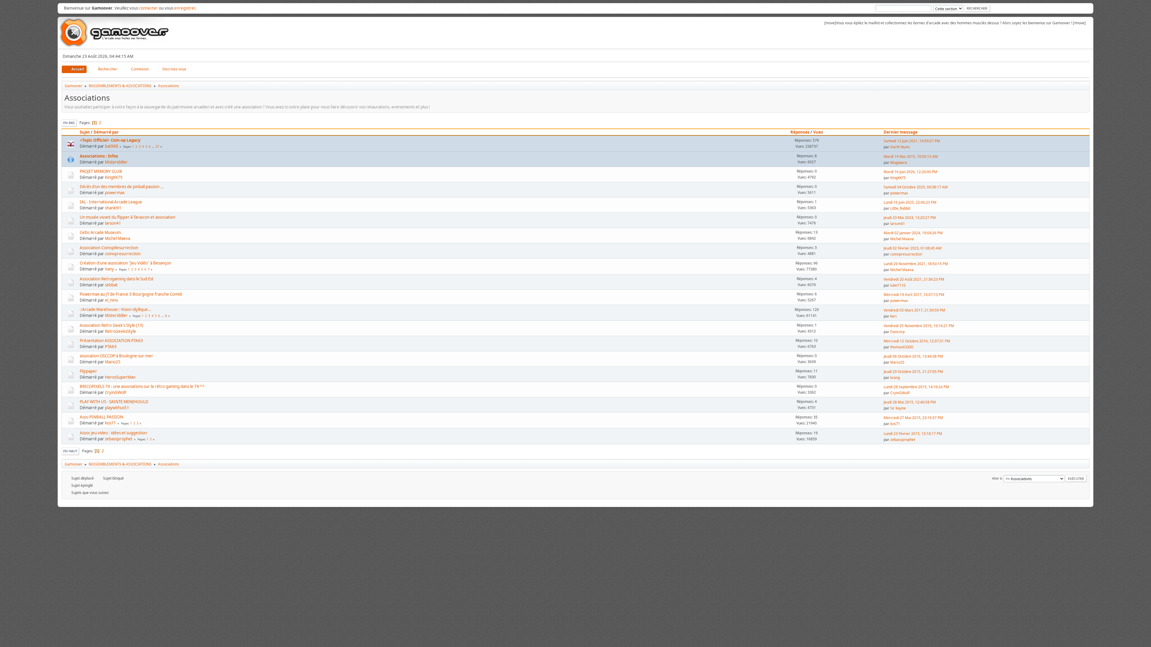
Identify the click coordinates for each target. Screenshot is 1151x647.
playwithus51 (117, 407)
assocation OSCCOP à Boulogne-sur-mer (116, 356)
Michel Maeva (117, 238)
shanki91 (113, 208)
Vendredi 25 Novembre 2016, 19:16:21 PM (919, 325)
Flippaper (88, 371)
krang (895, 377)
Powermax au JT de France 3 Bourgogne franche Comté (131, 294)
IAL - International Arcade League (111, 202)
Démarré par (106, 132)
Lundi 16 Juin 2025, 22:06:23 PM (910, 202)
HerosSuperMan (120, 377)
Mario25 (112, 362)
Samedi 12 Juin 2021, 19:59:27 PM (912, 140)
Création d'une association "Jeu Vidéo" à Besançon (125, 263)
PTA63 (111, 346)
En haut (70, 451)
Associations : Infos (99, 156)
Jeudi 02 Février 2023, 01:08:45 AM (912, 248)
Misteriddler (116, 162)
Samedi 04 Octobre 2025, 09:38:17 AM (916, 187)
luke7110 (898, 285)
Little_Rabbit (900, 208)
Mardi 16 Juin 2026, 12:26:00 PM (910, 171)
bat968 (111, 146)
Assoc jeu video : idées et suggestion (113, 433)
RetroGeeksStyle (120, 331)
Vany (109, 269)
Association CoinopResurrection (109, 247)
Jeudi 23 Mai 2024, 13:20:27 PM (910, 217)
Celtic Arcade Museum (100, 232)
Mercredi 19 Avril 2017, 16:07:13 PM (914, 294)
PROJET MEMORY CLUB (101, 171)
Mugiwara (898, 162)
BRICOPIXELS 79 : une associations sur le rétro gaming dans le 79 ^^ (142, 386)
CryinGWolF (115, 392)
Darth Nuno (900, 146)
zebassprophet (118, 439)
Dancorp (897, 331)
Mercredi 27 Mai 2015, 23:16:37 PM (913, 417)
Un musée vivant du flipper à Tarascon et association (127, 217)
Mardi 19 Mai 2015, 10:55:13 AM (911, 156)
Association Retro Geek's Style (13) (111, 325)
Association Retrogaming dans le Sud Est (116, 279)
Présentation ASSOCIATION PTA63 (111, 340)
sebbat (111, 285)
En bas (69, 122)
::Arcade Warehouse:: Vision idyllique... (115, 309)
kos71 (110, 423)
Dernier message (901, 132)
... (153, 146)
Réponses (800, 132)
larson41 (113, 223)
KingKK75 (114, 177)
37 (157, 146)
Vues (818, 132)
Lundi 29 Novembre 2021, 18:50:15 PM (916, 263)
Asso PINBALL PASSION (101, 417)
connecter (148, 8)
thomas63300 (901, 347)
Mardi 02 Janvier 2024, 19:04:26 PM (913, 232)
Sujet (85, 132)
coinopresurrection (123, 253)
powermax (115, 192)
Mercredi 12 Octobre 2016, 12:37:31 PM (917, 341)
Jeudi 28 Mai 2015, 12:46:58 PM (910, 402)
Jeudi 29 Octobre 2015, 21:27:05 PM (913, 371)
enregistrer (184, 8)
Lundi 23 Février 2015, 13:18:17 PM (913, 433)
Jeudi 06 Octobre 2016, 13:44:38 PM (913, 356)
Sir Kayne (898, 408)
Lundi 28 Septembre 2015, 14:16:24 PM (916, 386)
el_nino (111, 300)
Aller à (997, 478)
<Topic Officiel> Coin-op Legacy (110, 140)
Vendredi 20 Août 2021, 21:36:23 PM (914, 279)
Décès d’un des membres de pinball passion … (122, 186)
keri (893, 316)
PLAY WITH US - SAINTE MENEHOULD (114, 401)
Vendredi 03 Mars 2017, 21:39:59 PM (914, 310)
